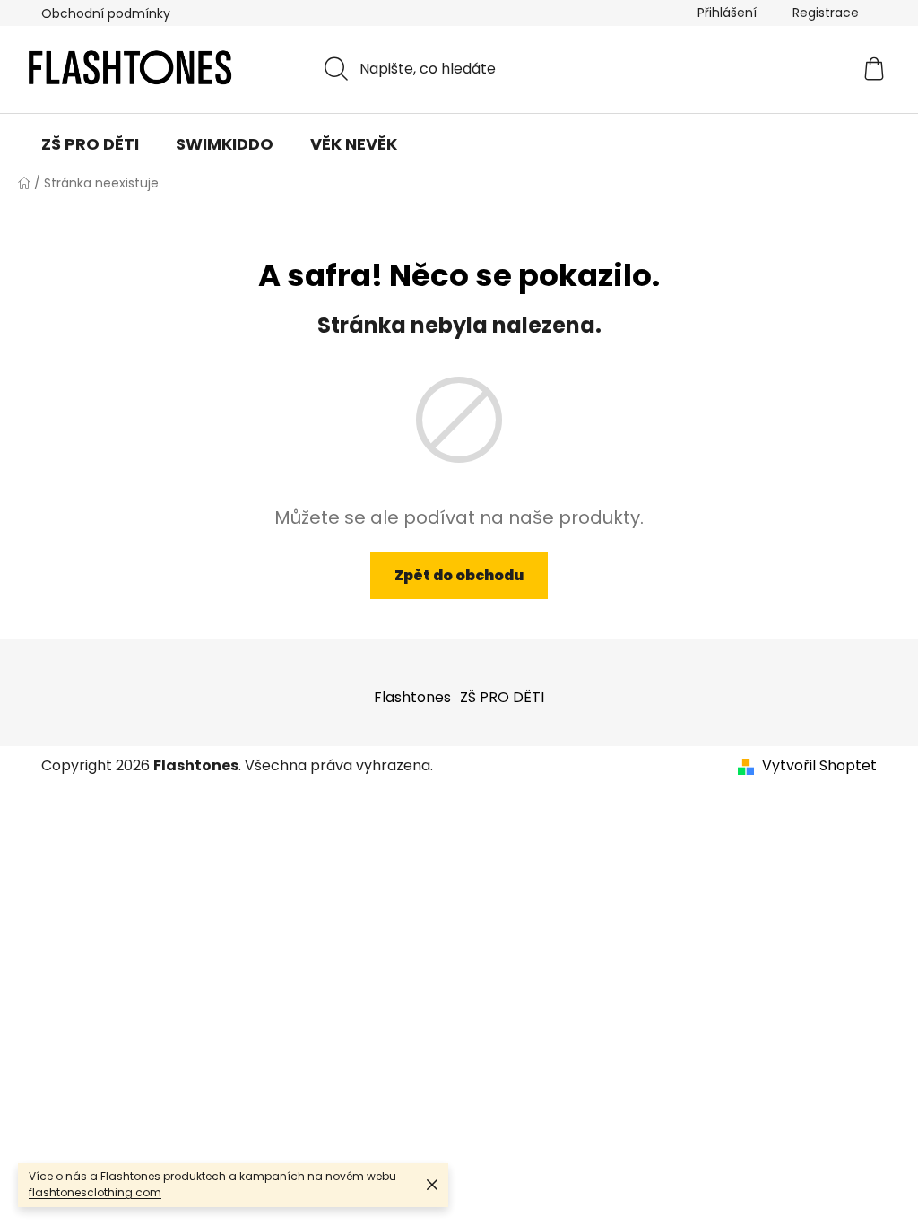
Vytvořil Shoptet (819, 766)
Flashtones (412, 697)
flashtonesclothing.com (95, 1192)
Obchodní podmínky (105, 13)
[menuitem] (90, 144)
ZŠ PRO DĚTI (502, 697)
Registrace (825, 13)
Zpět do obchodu (459, 575)
